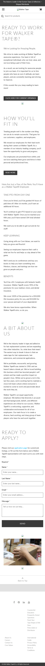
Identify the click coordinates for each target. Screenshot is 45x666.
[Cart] (40, 9)
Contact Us (8, 643)
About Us (8, 638)
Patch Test (30, 620)
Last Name (6, 478)
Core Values (9, 645)
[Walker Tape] (23, 10)
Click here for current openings (21, 98)
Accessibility (31, 645)
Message (6, 501)
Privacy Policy (32, 643)
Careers (7, 640)
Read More (10, 173)
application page (20, 448)
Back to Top (22, 581)
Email (4, 490)
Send (22, 524)
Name (5, 467)
